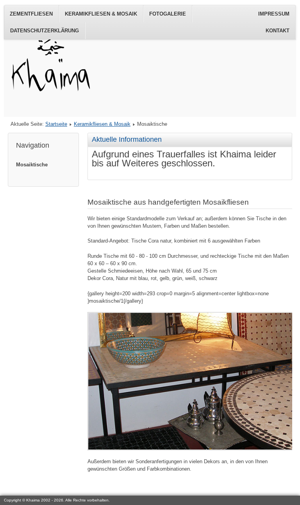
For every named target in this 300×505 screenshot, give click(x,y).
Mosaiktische (32, 165)
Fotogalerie (167, 14)
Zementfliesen (31, 14)
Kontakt (277, 31)
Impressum (273, 14)
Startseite (56, 124)
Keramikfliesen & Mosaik (101, 14)
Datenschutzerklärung (44, 31)
